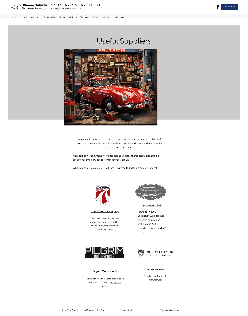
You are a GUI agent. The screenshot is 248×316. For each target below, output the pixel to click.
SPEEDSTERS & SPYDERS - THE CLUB (76, 5)
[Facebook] (217, 6)
